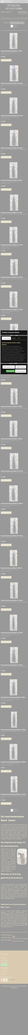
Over (19, 338)
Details (14, 338)
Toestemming (6, 338)
